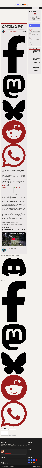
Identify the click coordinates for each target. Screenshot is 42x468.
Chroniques (30, 450)
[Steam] (23, 4)
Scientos (2, 459)
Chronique (23, 8)
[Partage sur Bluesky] (14, 110)
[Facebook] (14, 4)
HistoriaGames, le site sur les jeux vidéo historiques (21, 2)
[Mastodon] (18, 4)
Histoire (19, 8)
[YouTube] (19, 4)
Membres (9, 447)
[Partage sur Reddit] (14, 132)
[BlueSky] (31, 460)
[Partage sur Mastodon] (14, 86)
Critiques (14, 8)
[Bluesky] (16, 4)
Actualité (5, 8)
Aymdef (40, 466)
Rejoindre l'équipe (8, 453)
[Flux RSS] (25, 4)
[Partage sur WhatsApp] (14, 155)
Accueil (29, 444)
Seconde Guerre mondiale (13, 31)
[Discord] (21, 4)
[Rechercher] (40, 8)
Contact (6, 447)
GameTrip (2, 462)
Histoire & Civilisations (4, 463)
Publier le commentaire (12, 435)
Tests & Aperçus (30, 448)
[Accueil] (2, 8)
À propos (2, 447)
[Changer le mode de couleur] (27, 4)
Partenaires (13, 447)
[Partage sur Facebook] (14, 54)
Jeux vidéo (10, 8)
